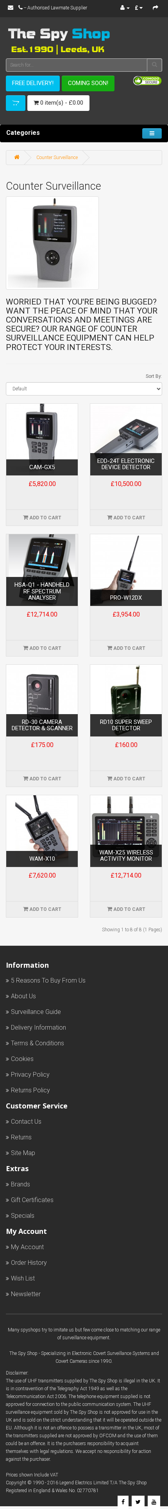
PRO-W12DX (126, 598)
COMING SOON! (88, 83)
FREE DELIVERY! (33, 83)
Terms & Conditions (37, 1043)
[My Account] (125, 8)
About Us (23, 996)
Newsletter (26, 1294)
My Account (27, 1247)
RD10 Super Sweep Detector (126, 725)
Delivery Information (38, 1027)
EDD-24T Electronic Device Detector (126, 464)
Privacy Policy (30, 1074)
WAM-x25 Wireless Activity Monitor (126, 855)
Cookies (22, 1059)
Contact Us (26, 1121)
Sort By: (154, 376)
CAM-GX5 (42, 467)
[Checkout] (155, 8)
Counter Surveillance (57, 157)
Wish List (23, 1278)
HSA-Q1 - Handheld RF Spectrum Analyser (42, 591)
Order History (29, 1262)
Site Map (23, 1153)
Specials (22, 1215)
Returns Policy (30, 1090)
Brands (20, 1184)
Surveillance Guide (36, 1012)
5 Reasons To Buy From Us (48, 980)
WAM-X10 (42, 859)
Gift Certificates (32, 1200)
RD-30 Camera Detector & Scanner (42, 725)
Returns (21, 1137)
